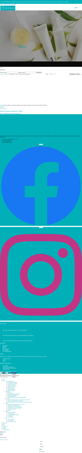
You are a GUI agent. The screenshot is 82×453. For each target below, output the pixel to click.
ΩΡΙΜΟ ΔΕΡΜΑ (11, 390)
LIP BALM (10, 392)
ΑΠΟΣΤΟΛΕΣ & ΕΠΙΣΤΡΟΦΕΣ (9, 368)
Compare (4, 428)
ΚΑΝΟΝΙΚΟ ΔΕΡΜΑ (12, 383)
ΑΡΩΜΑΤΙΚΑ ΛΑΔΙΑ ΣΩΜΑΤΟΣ (15, 407)
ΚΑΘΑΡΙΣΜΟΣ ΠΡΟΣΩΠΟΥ (14, 394)
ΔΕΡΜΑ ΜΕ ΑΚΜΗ (12, 386)
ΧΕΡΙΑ (9, 410)
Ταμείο (4, 359)
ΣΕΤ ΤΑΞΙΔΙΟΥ (6, 349)
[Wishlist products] (71, 7)
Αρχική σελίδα (3, 74)
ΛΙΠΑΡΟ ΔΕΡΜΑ (11, 384)
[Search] (69, 7)
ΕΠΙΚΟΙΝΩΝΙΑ (6, 369)
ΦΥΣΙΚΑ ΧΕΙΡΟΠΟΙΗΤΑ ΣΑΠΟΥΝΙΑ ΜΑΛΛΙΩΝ (19, 399)
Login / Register (6, 429)
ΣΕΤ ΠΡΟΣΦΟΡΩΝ (7, 351)
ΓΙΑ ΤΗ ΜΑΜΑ (11, 413)
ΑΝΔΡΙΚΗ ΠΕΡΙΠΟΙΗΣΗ (13, 414)
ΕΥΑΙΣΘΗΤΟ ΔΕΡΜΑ (12, 382)
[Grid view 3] (64, 74)
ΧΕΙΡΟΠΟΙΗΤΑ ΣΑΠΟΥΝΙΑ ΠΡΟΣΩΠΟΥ (17, 397)
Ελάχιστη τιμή (3, 72)
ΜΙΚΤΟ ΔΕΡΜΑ (11, 387)
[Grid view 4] (66, 74)
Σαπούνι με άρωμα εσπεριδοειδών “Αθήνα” (11, 111)
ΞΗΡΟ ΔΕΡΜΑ (11, 388)
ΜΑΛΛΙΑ (5, 346)
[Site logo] (8, 10)
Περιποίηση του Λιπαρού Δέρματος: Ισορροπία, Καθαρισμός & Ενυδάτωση (18, 335)
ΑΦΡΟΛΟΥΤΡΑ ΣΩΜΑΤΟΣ (14, 405)
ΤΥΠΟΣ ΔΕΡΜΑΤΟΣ (9, 381)
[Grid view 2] (61, 74)
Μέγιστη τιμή (21, 72)
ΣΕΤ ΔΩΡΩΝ (5, 350)
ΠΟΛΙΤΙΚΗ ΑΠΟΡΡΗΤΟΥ (8, 367)
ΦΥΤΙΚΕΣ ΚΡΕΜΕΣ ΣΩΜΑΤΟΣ (15, 406)
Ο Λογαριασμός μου (7, 358)
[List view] (59, 74)
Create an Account (3, 439)
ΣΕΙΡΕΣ (6, 411)
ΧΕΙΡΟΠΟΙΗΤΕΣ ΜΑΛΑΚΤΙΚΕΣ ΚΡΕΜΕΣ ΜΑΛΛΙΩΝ (20, 402)
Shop (8, 74)
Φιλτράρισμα (39, 72)
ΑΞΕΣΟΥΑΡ (10, 417)
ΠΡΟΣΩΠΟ (5, 345)
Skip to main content (12, 4)
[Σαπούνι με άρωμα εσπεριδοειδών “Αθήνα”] (14, 104)
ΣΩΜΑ (4, 347)
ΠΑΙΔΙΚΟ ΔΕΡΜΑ (12, 389)
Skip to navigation (4, 4)
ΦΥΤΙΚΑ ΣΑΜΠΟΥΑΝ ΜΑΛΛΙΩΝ (15, 401)
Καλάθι (4, 360)
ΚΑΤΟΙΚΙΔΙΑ (11, 415)
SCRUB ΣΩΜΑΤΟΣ (12, 409)
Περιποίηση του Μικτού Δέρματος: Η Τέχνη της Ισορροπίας (15, 330)
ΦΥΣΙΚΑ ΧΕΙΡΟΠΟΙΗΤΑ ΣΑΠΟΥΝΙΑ (16, 404)
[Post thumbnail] (5, 329)
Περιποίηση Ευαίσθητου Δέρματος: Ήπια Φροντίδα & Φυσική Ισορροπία (17, 340)
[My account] (73, 7)
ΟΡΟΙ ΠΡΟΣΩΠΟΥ (12, 396)
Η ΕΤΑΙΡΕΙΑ (5, 365)
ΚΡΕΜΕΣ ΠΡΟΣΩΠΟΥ (13, 395)
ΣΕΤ (6, 418)
